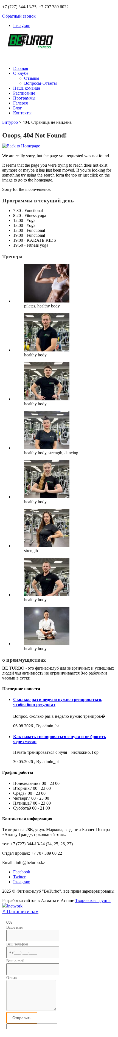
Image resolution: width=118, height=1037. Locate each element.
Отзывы (31, 78)
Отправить (21, 1018)
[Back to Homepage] (21, 146)
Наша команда (26, 88)
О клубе (20, 73)
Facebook (21, 872)
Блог (17, 108)
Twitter (19, 876)
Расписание (24, 93)
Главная (20, 68)
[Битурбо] (29, 45)
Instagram (21, 25)
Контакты (22, 113)
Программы (24, 98)
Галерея (20, 103)
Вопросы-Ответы (40, 83)
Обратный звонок (19, 16)
